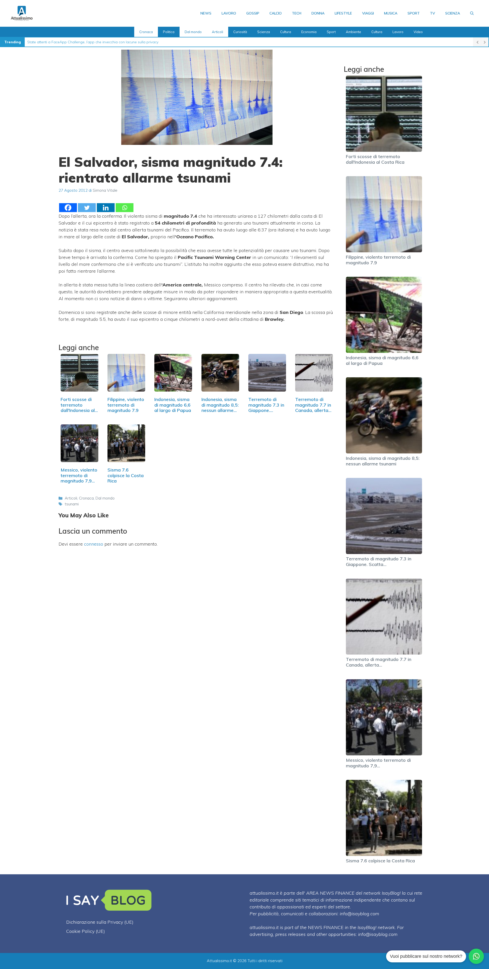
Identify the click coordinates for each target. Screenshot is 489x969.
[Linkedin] (106, 207)
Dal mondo (193, 32)
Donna (317, 13)
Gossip (252, 13)
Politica (168, 32)
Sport (414, 13)
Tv (432, 13)
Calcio (275, 13)
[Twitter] (87, 207)
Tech (296, 13)
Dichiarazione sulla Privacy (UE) (99, 922)
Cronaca (146, 32)
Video (418, 32)
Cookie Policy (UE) (85, 931)
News (205, 13)
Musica (390, 13)
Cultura (285, 32)
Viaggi (368, 13)
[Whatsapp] (124, 207)
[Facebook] (68, 207)
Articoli (217, 32)
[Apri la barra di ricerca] (472, 13)
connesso (93, 544)
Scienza (452, 13)
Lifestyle (343, 13)
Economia (309, 32)
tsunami (72, 504)
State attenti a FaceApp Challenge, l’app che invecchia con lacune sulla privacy (92, 42)
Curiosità (240, 32)
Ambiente (353, 32)
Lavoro (229, 13)
